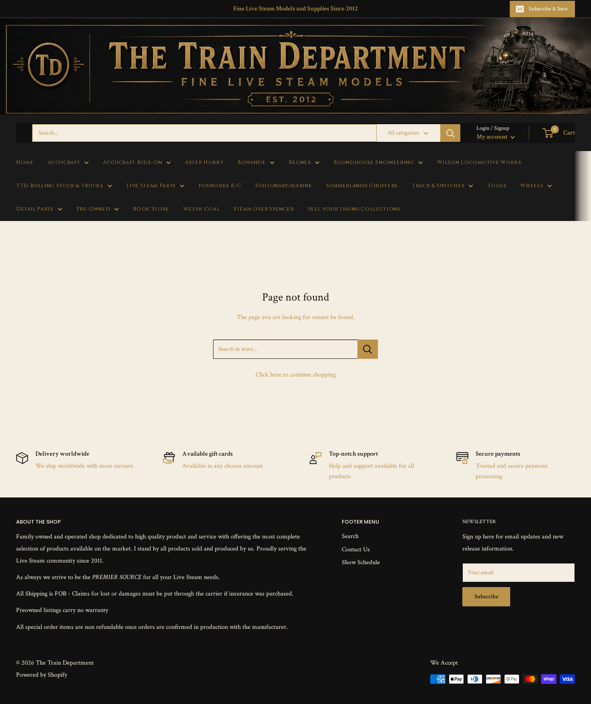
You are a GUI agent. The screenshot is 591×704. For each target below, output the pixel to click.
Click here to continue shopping (296, 374)
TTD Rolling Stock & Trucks (59, 185)
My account (492, 137)
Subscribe (486, 596)
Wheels (531, 185)
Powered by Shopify (41, 675)
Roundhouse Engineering (374, 162)
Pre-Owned (93, 209)
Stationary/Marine (283, 185)
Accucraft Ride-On (132, 162)
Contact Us (356, 549)
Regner (300, 162)
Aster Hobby (204, 162)
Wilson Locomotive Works (479, 162)
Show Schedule (361, 562)
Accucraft (64, 162)
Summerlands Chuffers (362, 185)
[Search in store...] (367, 349)
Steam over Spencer (263, 209)
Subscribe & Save (548, 8)
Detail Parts (34, 209)
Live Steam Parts (151, 185)
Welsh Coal (201, 209)
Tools (496, 185)
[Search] (450, 133)
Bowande (251, 162)
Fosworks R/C (220, 185)
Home (25, 162)
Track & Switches (438, 185)
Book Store (151, 209)
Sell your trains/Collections (354, 209)
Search (350, 536)
